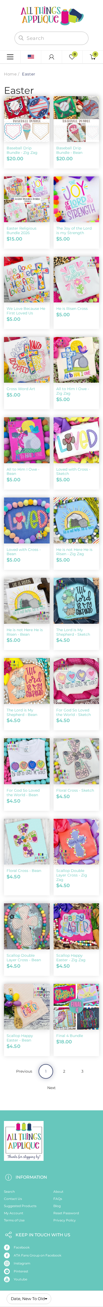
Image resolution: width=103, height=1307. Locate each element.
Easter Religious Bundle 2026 (21, 230)
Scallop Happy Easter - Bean (20, 1038)
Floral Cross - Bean (24, 870)
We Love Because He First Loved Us (26, 310)
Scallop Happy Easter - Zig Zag (71, 957)
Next (51, 1087)
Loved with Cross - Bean (24, 551)
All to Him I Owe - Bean (23, 471)
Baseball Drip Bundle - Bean (69, 150)
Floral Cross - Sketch (75, 790)
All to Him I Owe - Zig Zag (72, 391)
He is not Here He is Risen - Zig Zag (74, 551)
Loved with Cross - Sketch (73, 471)
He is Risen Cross (72, 308)
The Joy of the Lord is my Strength (74, 230)
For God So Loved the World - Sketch (73, 712)
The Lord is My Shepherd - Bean (22, 712)
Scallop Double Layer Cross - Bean (24, 957)
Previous (24, 1071)
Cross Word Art (21, 388)
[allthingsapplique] (51, 15)
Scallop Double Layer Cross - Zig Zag (71, 875)
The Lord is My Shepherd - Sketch (73, 632)
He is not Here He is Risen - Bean (25, 632)
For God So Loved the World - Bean (23, 792)
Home (10, 74)
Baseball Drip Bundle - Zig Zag (22, 150)
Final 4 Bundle (69, 1035)
